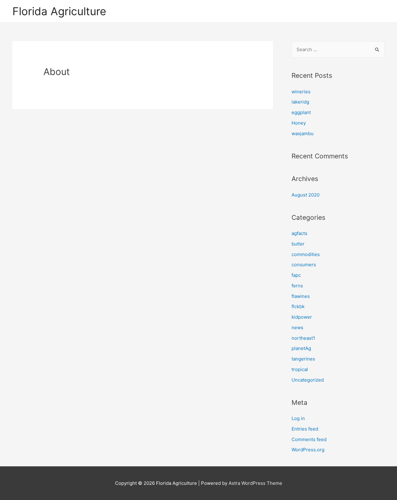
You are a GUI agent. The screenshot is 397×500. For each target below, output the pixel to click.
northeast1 (303, 338)
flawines (301, 296)
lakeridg (300, 102)
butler (298, 244)
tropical (300, 369)
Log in (298, 418)
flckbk (298, 306)
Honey (299, 123)
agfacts (299, 233)
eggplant (301, 112)
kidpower (302, 317)
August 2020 (305, 195)
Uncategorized (308, 380)
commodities (306, 254)
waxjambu (303, 133)
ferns (297, 286)
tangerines (303, 359)
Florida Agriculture (59, 11)
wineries (301, 92)
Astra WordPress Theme (255, 483)
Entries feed (305, 429)
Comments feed (309, 439)
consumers (304, 265)
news (297, 327)
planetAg (301, 348)
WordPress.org (308, 450)
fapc (296, 275)
